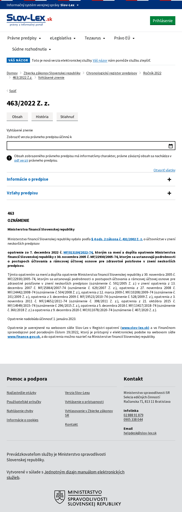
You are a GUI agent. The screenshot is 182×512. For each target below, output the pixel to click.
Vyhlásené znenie (51, 77)
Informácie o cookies (22, 420)
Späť (12, 90)
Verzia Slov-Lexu (77, 392)
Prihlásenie (163, 20)
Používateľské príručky (24, 401)
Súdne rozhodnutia (29, 49)
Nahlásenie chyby (20, 410)
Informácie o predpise (27, 179)
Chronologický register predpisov (111, 73)
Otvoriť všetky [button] (164, 170)
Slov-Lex (67, 5)
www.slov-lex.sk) (135, 327)
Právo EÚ (122, 38)
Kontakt (71, 424)
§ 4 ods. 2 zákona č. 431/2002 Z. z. (117, 239)
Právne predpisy (22, 38)
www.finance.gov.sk (24, 336)
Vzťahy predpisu (22, 192)
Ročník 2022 (152, 73)
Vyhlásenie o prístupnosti (84, 401)
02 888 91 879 (133, 415)
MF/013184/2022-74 (78, 252)
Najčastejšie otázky (21, 392)
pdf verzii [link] (21, 160)
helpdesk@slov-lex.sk (140, 433)
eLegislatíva (60, 38)
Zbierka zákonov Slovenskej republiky (52, 73)
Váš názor (100, 60)
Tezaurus (93, 38)
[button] (67, 116)
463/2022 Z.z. (22, 77)
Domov (12, 73)
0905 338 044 (133, 419)
